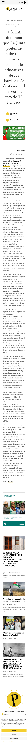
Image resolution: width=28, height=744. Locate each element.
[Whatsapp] (16, 154)
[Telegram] (19, 154)
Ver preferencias (14, 738)
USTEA (14, 26)
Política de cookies (7, 741)
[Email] (21, 154)
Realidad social (14, 20)
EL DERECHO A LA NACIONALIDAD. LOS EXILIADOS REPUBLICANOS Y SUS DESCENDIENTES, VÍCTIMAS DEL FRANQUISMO (13, 559)
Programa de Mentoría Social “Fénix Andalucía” (12, 163)
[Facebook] (11, 154)
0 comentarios (14, 120)
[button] (26, 714)
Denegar (14, 734)
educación (18, 24)
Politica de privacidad (15, 741)
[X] (14, 154)
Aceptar (14, 730)
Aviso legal (23, 741)
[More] (24, 154)
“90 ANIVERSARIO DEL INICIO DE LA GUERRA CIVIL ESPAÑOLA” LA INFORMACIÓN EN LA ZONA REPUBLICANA (12, 664)
